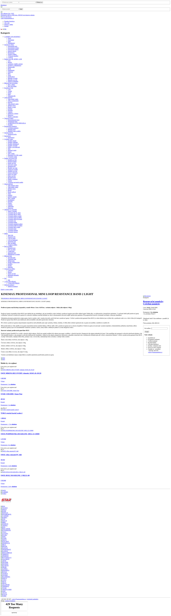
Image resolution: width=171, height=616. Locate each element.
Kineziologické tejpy (14, 120)
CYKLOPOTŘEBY (10, 281)
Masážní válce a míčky (14, 131)
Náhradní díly (12, 96)
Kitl (5, 278)
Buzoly (10, 62)
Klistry (10, 152)
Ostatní (10, 181)
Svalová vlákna (12, 54)
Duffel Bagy (11, 76)
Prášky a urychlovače (14, 147)
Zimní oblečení (8, 184)
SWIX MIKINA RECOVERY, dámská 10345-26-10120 (21, 373)
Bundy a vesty (12, 107)
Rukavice (10, 115)
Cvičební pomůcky (13, 128)
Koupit (3, 402)
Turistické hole (12, 259)
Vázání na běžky (12, 245)
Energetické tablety (13, 49)
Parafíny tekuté (12, 141)
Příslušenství (11, 43)
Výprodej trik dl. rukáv (14, 213)
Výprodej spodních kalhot (15, 224)
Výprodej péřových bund (15, 219)
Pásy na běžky (12, 243)
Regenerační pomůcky (10, 126)
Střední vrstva (12, 105)
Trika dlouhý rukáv (13, 104)
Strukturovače (12, 166)
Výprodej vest (12, 221)
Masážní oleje (12, 129)
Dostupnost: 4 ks (8, 445)
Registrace (4, 5)
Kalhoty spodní (12, 197)
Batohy (10, 272)
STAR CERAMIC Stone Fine (11, 394)
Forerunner (11, 40)
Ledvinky (10, 270)
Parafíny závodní (12, 145)
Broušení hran (12, 177)
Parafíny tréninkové (13, 144)
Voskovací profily (13, 169)
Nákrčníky (11, 206)
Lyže (9, 89)
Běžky (6, 233)
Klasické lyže (11, 237)
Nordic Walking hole (14, 262)
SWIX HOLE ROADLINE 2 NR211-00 (15, 475)
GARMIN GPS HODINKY (12, 36)
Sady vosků (11, 153)
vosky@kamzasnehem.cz (155, 352)
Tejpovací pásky (8, 118)
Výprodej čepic (12, 229)
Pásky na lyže (12, 176)
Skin (9, 149)
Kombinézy (11, 200)
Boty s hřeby (11, 84)
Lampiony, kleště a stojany (15, 64)
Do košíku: (147, 328)
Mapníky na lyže (12, 80)
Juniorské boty (12, 253)
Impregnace (7, 136)
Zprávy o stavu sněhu (7, 289)
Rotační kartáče (12, 161)
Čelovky (10, 277)
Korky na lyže (12, 163)
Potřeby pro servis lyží (10, 158)
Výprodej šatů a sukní (14, 227)
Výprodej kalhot (12, 222)
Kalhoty (10, 108)
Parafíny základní (13, 142)
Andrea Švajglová (10, 601)
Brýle (9, 68)
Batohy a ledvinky (13, 116)
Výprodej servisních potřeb (15, 182)
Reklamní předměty (13, 275)
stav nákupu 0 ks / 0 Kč (7, 13)
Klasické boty (12, 248)
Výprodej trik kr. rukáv (14, 214)
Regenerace (11, 52)
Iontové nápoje (12, 51)
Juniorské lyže (12, 241)
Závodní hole (11, 257)
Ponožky (10, 110)
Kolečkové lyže (8, 88)
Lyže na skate (11, 238)
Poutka (10, 265)
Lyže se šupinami (13, 240)
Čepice (10, 203)
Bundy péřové (12, 192)
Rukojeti (10, 267)
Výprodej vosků (12, 157)
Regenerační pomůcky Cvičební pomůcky (153, 302)
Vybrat (2, 381)
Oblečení (10, 72)
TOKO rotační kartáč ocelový (12, 413)
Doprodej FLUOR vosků (15, 155)
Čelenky (10, 112)
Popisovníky (11, 67)
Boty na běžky (8, 246)
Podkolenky (11, 70)
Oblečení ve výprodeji (10, 209)
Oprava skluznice (13, 173)
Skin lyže (10, 235)
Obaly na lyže (12, 273)
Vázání (10, 91)
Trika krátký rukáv (13, 99)
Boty (9, 73)
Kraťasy (10, 102)
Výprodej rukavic (13, 232)
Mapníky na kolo (12, 78)
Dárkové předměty (13, 81)
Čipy (9, 60)
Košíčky (10, 264)
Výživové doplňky (13, 56)
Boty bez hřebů (12, 86)
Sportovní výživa (9, 44)
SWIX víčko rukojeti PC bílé (11, 455)
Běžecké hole (8, 256)
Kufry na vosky (12, 174)
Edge (9, 41)
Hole (9, 94)
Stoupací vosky (12, 150)
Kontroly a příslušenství (14, 65)
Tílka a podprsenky (13, 100)
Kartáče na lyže (12, 160)
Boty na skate (11, 249)
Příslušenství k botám (14, 254)
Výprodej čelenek (13, 230)
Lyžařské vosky (8, 139)
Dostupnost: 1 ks (8, 384)
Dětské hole (11, 261)
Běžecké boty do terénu (11, 83)
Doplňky (10, 124)
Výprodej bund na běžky (15, 217)
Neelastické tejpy (12, 121)
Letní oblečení (8, 97)
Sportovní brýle (8, 132)
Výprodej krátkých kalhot (15, 225)
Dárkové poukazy (9, 285)
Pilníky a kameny (13, 179)
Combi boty (11, 251)
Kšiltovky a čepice (13, 113)
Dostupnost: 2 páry (9, 486)
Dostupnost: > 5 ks (9, 424)
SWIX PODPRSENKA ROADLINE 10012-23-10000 (20, 434)
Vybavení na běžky (9, 269)
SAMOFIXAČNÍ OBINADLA (17, 123)
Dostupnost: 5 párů (9, 466)
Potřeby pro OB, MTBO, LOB (13, 59)
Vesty (9, 193)
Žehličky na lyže (12, 171)
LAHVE (10, 57)
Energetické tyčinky (13, 48)
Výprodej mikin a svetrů (14, 216)
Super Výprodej (12, 211)
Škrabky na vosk (12, 168)
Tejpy (9, 75)
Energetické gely (12, 46)
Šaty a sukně (11, 198)
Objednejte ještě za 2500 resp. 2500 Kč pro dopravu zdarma (17, 15)
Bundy (10, 190)
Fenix (9, 38)
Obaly (9, 92)
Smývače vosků (12, 165)
